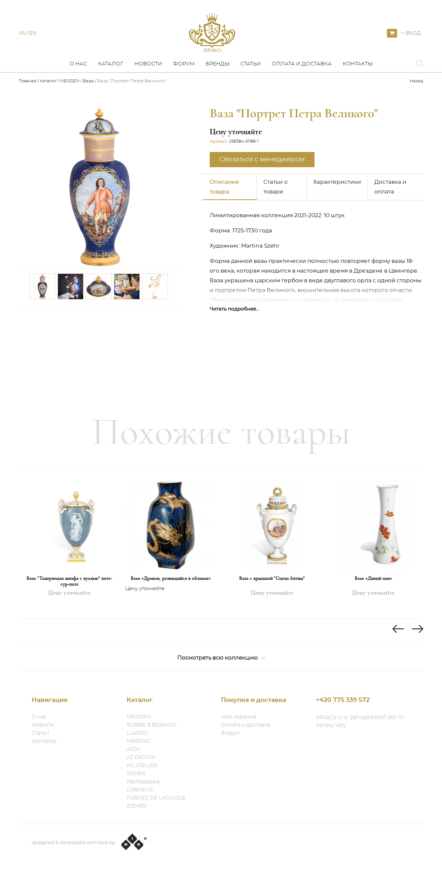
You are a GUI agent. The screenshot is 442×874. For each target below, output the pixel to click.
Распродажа (143, 781)
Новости (148, 63)
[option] (69, 542)
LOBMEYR (140, 789)
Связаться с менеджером (138, 316)
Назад (416, 81)
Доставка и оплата (390, 186)
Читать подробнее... (234, 309)
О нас (78, 63)
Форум (183, 63)
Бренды (217, 63)
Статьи (250, 63)
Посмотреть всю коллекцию (217, 657)
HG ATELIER (142, 765)
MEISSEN (70, 81)
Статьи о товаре (275, 186)
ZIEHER (137, 806)
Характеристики (337, 182)
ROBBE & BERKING (151, 725)
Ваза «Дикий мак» (373, 578)
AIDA (133, 749)
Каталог (110, 63)
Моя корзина (238, 716)
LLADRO (137, 733)
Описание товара (224, 186)
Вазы (88, 81)
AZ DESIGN (141, 757)
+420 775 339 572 (343, 700)
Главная (28, 81)
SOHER (136, 773)
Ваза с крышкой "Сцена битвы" (272, 578)
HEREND (138, 741)
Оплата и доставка (302, 63)
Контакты (358, 63)
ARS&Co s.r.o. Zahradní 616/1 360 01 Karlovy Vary (360, 721)
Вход (413, 33)
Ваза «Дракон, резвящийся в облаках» (171, 578)
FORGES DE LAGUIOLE (156, 797)
